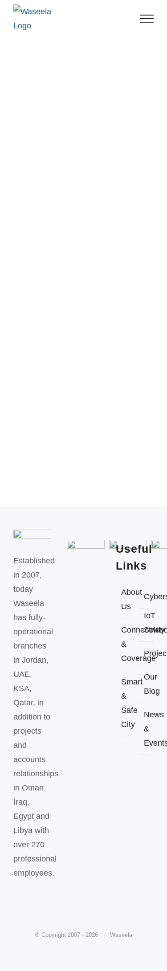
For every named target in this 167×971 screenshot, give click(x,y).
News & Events (146, 728)
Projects (146, 653)
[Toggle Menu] (147, 19)
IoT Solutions (146, 622)
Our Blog (146, 684)
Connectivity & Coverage (123, 644)
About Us (123, 599)
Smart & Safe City (123, 703)
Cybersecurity (146, 596)
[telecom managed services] (83, 255)
